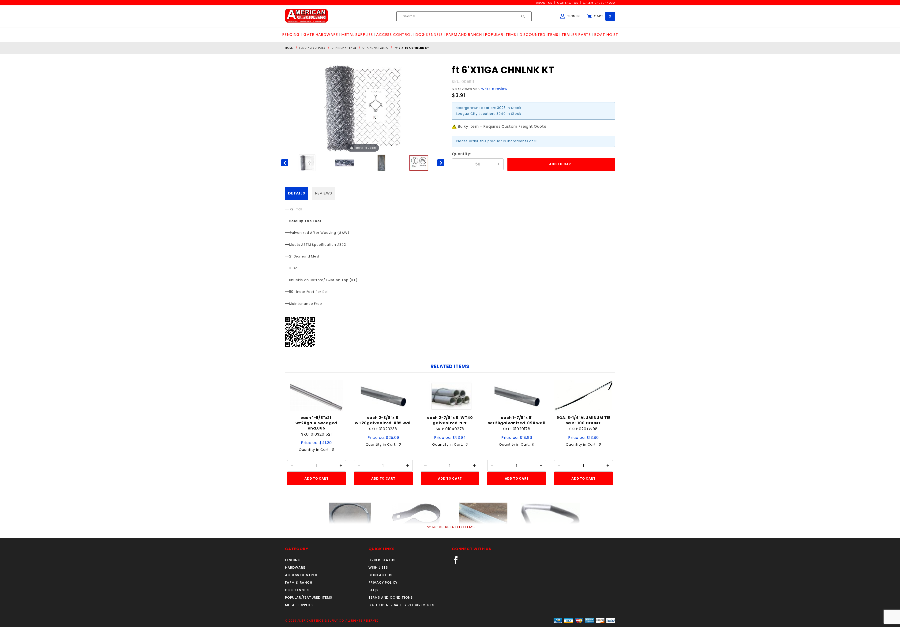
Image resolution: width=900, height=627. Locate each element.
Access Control (301, 575)
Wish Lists (378, 567)
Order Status (381, 560)
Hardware (295, 567)
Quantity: (461, 154)
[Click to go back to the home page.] (306, 16)
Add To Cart (316, 478)
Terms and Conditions (390, 597)
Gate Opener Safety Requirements (401, 605)
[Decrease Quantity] (456, 164)
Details (296, 193)
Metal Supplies (299, 605)
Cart (602, 16)
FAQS (373, 590)
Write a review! (495, 88)
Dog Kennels (297, 590)
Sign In (573, 16)
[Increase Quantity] (498, 164)
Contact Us (567, 2)
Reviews (323, 193)
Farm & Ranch (298, 582)
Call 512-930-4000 (599, 2)
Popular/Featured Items (308, 597)
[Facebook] (457, 561)
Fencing (293, 560)
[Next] (400, 108)
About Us (544, 2)
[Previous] (326, 108)
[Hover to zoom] (363, 107)
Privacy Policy (383, 582)
